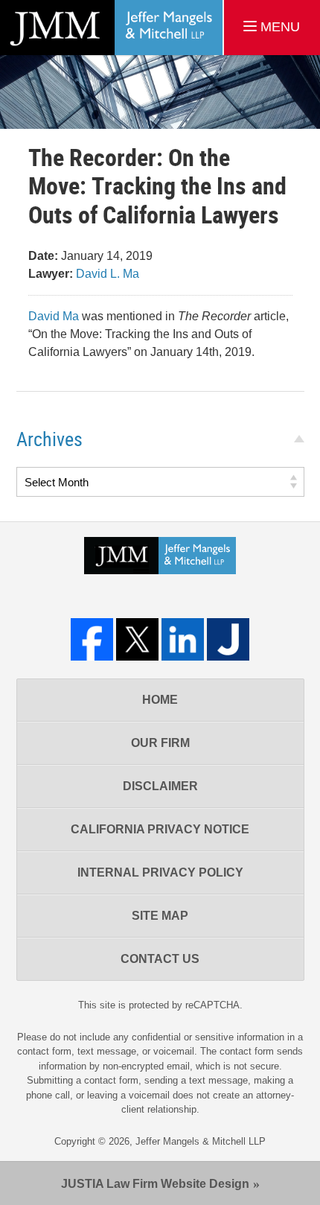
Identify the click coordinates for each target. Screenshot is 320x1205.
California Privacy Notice (160, 829)
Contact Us (160, 959)
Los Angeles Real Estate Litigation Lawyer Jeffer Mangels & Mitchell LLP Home (111, 27)
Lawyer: (50, 273)
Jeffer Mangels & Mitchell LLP (200, 1141)
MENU (278, 26)
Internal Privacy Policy (160, 872)
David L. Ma (107, 273)
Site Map (160, 915)
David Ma (53, 316)
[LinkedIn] (182, 639)
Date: (43, 255)
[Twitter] (137, 639)
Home (160, 699)
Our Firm (160, 743)
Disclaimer (160, 786)
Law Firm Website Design (155, 1183)
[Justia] (228, 639)
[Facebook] (92, 639)
